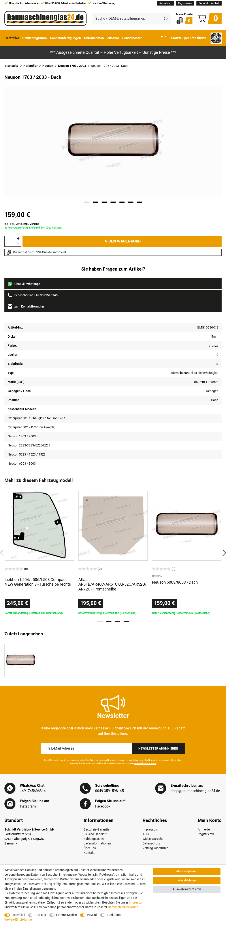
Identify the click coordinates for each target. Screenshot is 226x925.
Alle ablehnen (187, 880)
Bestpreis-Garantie (96, 829)
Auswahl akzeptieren (187, 889)
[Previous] (66, 141)
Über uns (90, 848)
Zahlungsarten (94, 838)
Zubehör (113, 38)
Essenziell (18, 915)
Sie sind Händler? (209, 3)
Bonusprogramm (34, 38)
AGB (146, 834)
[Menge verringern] (18, 244)
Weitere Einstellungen (19, 919)
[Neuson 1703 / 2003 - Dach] (20, 660)
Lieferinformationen (97, 843)
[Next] (159, 141)
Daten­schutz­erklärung (123, 907)
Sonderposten (132, 38)
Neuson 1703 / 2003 (72, 65)
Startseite (11, 65)
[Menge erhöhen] (18, 238)
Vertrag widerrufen (155, 848)
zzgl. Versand (31, 223)
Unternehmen (94, 38)
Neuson (47, 65)
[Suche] (165, 18)
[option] (39, 553)
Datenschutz (151, 843)
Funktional (114, 915)
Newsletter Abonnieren (158, 748)
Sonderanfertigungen (65, 38)
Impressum (150, 829)
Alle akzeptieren (187, 871)
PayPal (92, 915)
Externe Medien (66, 915)
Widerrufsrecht (153, 838)
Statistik (40, 915)
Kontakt (89, 852)
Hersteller (11, 38)
